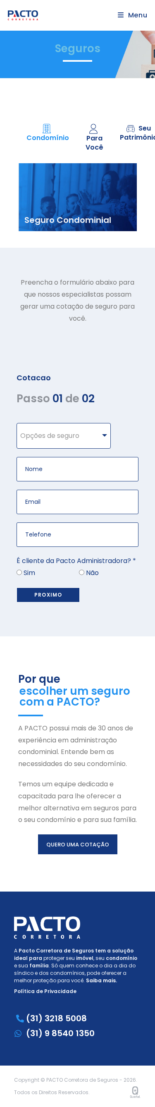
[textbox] (63, 436)
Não (91, 573)
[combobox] (64, 436)
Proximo (48, 594)
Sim (28, 573)
